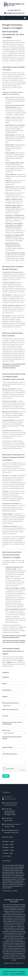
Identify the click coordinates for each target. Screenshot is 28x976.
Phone (4, 683)
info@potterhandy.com (15, 13)
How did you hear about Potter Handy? (12, 737)
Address (5, 696)
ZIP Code (5, 716)
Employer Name (7, 747)
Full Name (6, 677)
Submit (6, 776)
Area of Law (6, 730)
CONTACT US (19, 963)
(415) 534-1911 (15, 10)
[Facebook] (25, 18)
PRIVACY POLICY (9, 963)
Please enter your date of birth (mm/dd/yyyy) (12, 723)
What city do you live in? (10, 709)
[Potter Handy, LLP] (14, 4)
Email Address (7, 690)
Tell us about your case (10, 754)
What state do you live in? (11, 703)
